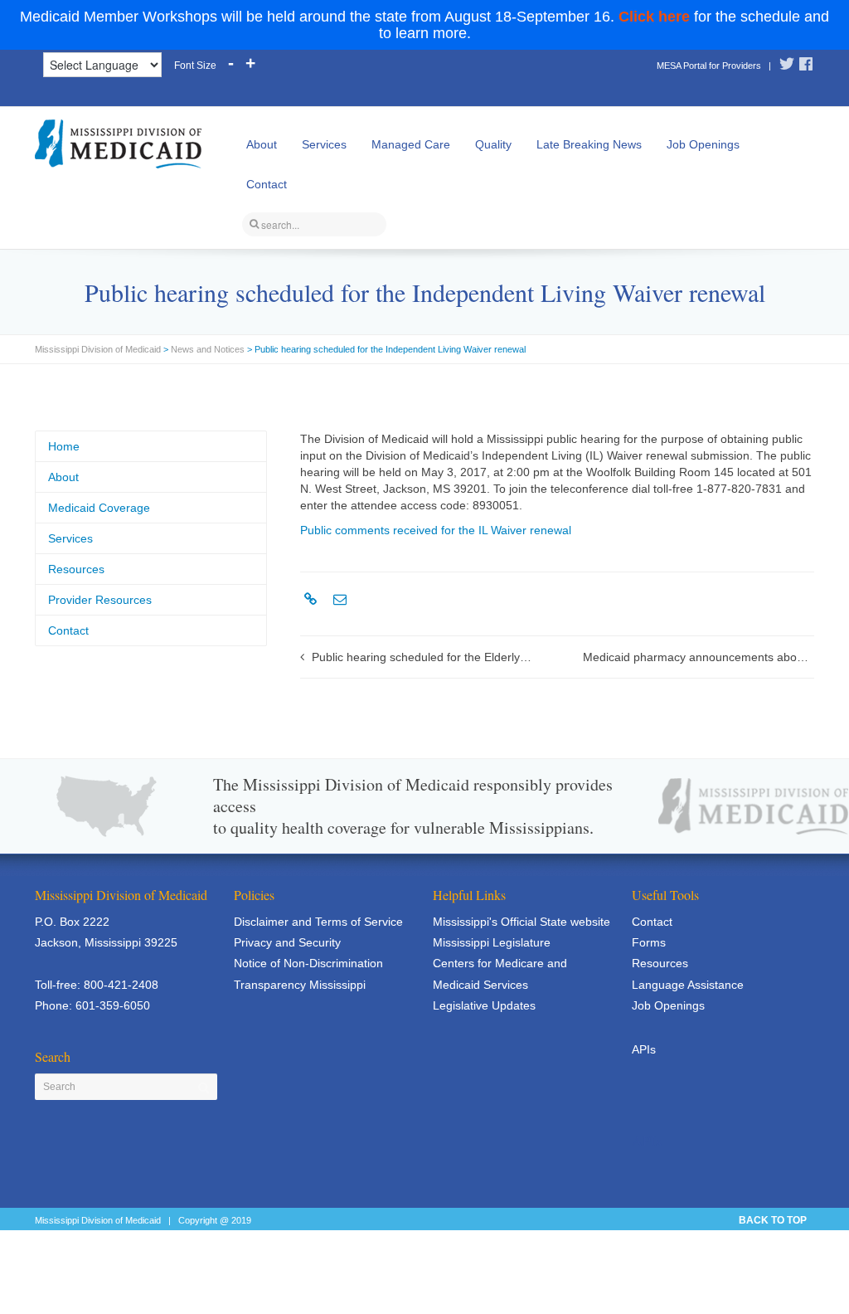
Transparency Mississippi (300, 984)
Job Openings (703, 144)
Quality (493, 144)
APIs (644, 1049)
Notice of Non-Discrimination (308, 963)
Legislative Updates (484, 1005)
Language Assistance (688, 984)
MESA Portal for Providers (709, 66)
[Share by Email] (338, 600)
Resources (76, 569)
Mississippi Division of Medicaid (98, 349)
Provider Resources (100, 599)
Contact (266, 184)
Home (64, 446)
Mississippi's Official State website (521, 921)
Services (324, 144)
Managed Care (410, 144)
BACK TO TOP (773, 1220)
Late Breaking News (589, 144)
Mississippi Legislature (492, 942)
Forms (649, 942)
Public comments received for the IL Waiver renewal (435, 530)
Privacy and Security (287, 942)
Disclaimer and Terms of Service (318, 921)
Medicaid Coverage (99, 507)
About (261, 144)
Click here (654, 16)
